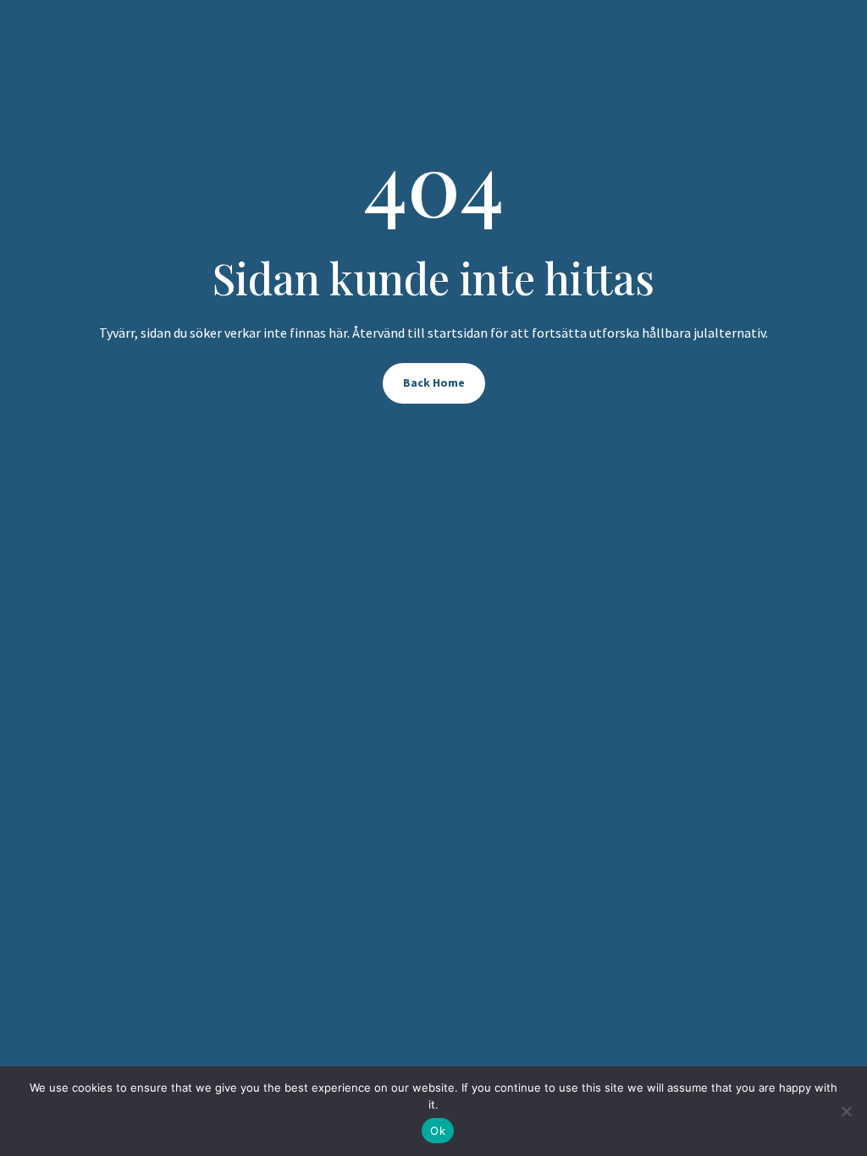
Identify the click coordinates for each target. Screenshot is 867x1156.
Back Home (434, 382)
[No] (845, 1111)
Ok (437, 1130)
